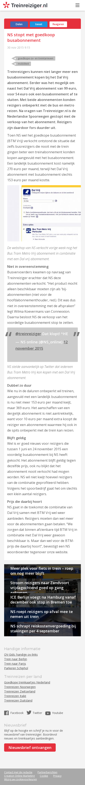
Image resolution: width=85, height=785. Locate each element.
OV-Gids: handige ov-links (21, 654)
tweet (38, 24)
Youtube (57, 713)
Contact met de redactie (18, 772)
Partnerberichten (47, 772)
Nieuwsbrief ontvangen (29, 747)
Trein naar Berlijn (15, 659)
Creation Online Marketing (19, 776)
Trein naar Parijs (15, 664)
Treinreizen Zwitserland (19, 691)
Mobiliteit (23, 64)
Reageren (58, 24)
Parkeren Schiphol (16, 668)
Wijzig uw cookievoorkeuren (20, 779)
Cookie (44, 776)
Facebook (17, 713)
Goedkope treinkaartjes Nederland (27, 682)
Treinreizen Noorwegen (20, 687)
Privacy (57, 776)
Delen (19, 24)
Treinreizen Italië (15, 696)
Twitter (37, 713)
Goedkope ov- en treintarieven (35, 58)
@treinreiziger (28, 333)
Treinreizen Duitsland (18, 700)
